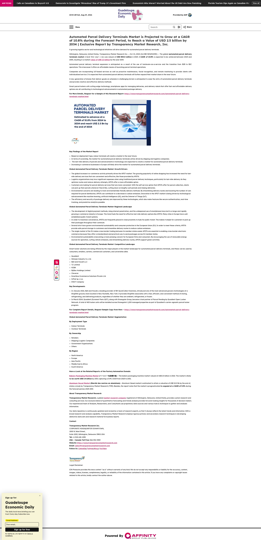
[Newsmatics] (56, 277)
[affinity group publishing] (56, 272)
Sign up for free (22, 529)
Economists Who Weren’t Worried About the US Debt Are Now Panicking (167, 3)
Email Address (12, 520)
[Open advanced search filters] (178, 27)
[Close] (40, 496)
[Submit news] (56, 262)
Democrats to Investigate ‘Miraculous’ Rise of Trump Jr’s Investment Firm (91, 3)
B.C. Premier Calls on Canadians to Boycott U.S (27, 3)
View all (256, 3)
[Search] (174, 27)
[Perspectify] (56, 267)
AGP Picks (6, 3)
